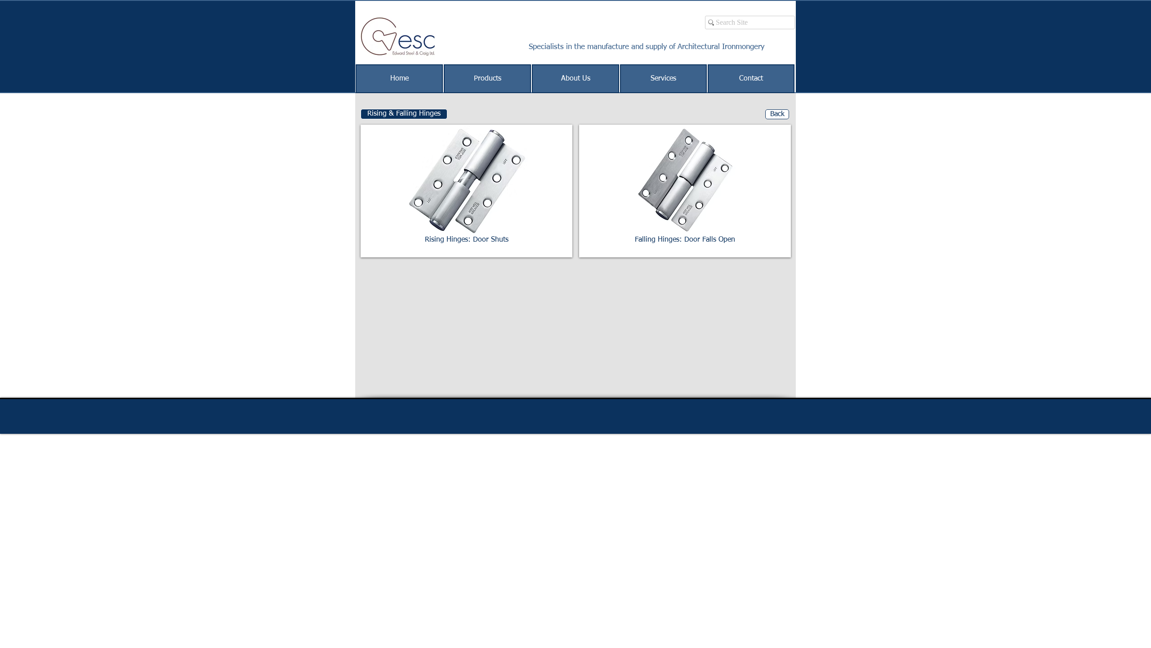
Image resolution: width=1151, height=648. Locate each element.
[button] (404, 114)
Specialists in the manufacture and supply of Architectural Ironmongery (646, 47)
